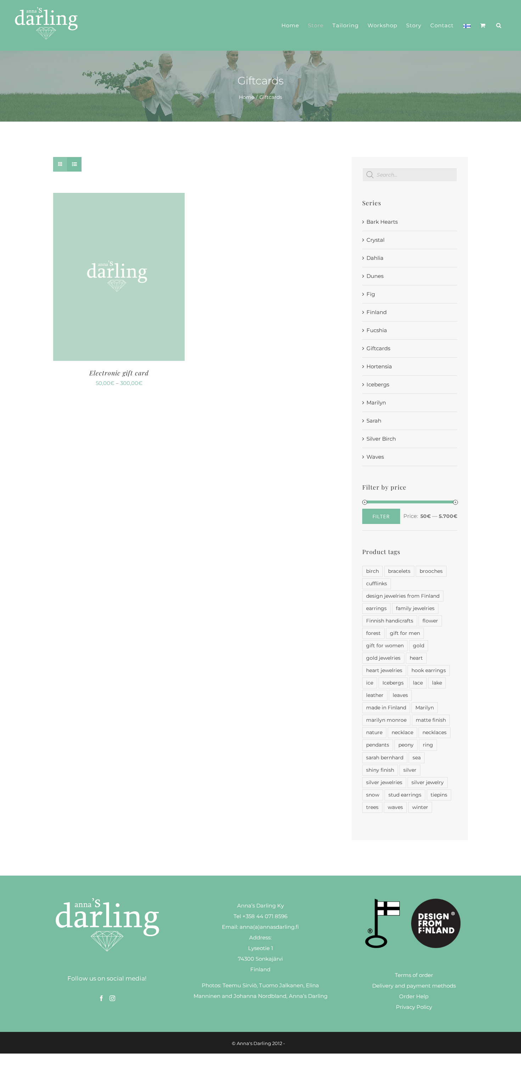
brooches (431, 571)
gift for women (385, 645)
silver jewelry (427, 782)
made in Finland (386, 707)
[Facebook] (101, 998)
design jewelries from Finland (402, 596)
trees (372, 807)
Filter (381, 516)
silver (409, 770)
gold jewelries (383, 658)
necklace (402, 732)
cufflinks (376, 583)
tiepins (439, 795)
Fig (370, 294)
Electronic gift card (119, 373)
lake (437, 683)
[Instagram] (112, 998)
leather (374, 695)
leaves (400, 695)
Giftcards (378, 348)
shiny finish (380, 770)
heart (416, 658)
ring (428, 745)
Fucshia (376, 330)
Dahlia (374, 258)
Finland (376, 312)
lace (418, 683)
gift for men (405, 633)
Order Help (413, 996)
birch (372, 571)
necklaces (434, 732)
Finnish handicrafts (389, 621)
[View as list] (74, 164)
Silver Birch (381, 438)
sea (417, 757)
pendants (377, 745)
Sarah (373, 420)
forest (373, 633)
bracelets (399, 571)
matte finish (431, 720)
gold (418, 645)
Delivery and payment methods (414, 985)
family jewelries (415, 608)
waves (395, 807)
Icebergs (377, 384)
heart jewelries (384, 670)
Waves (375, 456)
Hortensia (379, 366)
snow (372, 795)
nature (374, 732)
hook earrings (428, 670)
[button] (499, 25)
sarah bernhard (384, 757)
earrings (376, 608)
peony (406, 745)
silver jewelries (384, 782)
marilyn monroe (386, 720)
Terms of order (414, 975)
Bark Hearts (382, 221)
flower (430, 621)
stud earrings (404, 795)
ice (369, 683)
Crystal (375, 239)
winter (420, 807)
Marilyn (376, 402)
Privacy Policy (414, 1007)
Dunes (374, 276)
